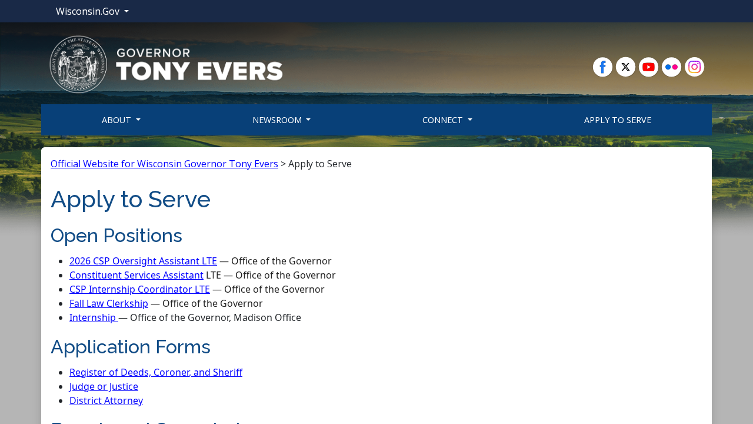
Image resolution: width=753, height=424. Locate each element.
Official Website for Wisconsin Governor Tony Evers (164, 163)
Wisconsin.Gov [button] (89, 11)
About (118, 119)
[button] (166, 63)
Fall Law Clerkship (108, 303)
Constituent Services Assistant (136, 275)
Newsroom (278, 119)
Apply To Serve (617, 119)
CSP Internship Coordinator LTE (139, 289)
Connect (443, 119)
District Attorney (106, 400)
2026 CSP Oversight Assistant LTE (143, 260)
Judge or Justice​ (103, 386)
